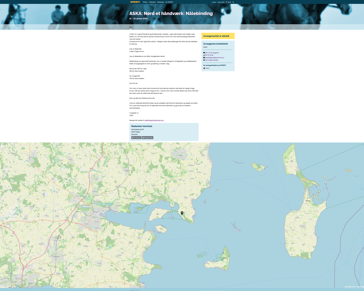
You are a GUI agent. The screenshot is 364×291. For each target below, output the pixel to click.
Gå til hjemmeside (211, 60)
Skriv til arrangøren (212, 53)
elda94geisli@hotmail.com (154, 120)
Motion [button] (145, 2)
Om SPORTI (169, 2)
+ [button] (2, 145)
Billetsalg (160, 2)
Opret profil (221, 2)
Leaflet (347, 287)
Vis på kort (136, 137)
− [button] (2, 147)
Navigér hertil (148, 137)
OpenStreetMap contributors (357, 287)
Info (130, 27)
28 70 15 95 (209, 55)
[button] (228, 2)
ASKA (207, 68)
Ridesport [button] (152, 2)
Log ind (214, 2)
